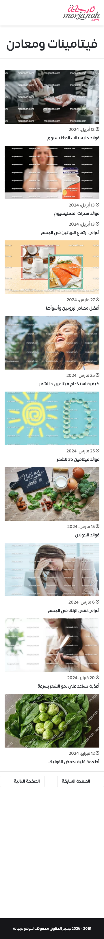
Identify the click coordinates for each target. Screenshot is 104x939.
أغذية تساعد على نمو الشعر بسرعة (68, 686)
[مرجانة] (81, 12)
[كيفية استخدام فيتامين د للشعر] (52, 343)
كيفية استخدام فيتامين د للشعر (69, 384)
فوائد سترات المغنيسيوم (76, 213)
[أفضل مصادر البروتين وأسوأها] (52, 267)
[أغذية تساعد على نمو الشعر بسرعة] (52, 645)
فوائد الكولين (87, 535)
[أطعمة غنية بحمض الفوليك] (52, 721)
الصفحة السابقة (76, 781)
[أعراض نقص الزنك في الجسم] (52, 569)
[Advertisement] (52, 854)
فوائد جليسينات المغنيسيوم (73, 138)
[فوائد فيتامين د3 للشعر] (52, 418)
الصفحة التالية (27, 781)
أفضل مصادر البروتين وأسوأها (72, 308)
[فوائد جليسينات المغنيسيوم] (52, 97)
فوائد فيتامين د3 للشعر (78, 459)
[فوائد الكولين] (52, 494)
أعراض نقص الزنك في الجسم (73, 610)
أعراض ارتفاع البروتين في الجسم (70, 232)
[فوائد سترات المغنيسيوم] (52, 172)
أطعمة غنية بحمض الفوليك (74, 762)
